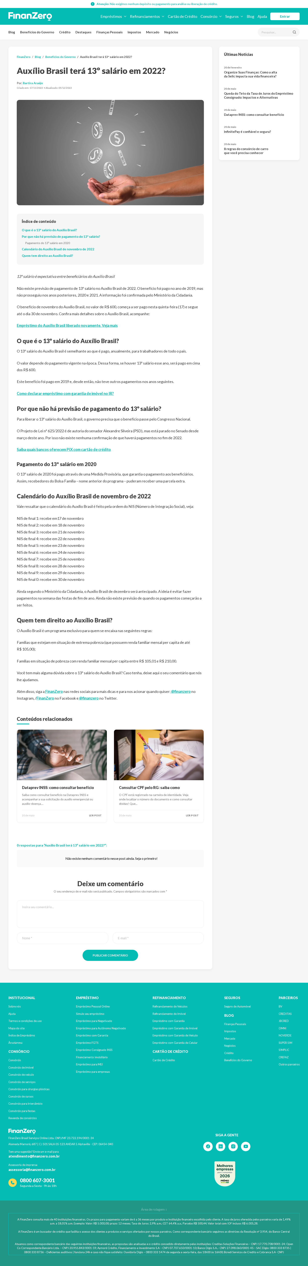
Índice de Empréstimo (21, 1035)
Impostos (134, 32)
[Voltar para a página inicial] (30, 16)
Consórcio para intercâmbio (25, 1103)
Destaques (83, 32)
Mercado (152, 32)
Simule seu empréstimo (90, 1013)
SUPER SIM (285, 1042)
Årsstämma (15, 1042)
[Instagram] (233, 1146)
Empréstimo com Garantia (92, 1035)
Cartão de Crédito (164, 1060)
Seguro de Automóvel (237, 1006)
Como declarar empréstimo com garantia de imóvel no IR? (65, 393)
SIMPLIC (284, 1050)
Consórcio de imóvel (21, 1067)
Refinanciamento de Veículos (170, 1006)
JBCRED (284, 1021)
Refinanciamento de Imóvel (169, 1013)
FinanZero (23, 57)
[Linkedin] (220, 1146)
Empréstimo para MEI (89, 1064)
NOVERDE (285, 1035)
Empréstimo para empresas (93, 1071)
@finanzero (181, 691)
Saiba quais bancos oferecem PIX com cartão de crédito (64, 449)
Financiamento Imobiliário (92, 1057)
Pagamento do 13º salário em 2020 (47, 243)
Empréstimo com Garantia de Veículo (175, 1035)
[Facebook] (208, 1146)
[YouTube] (245, 1146)
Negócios (171, 32)
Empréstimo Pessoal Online (93, 1006)
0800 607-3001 (37, 1180)
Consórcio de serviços (21, 1082)
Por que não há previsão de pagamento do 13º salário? (61, 236)
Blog (11, 32)
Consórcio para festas (21, 1111)
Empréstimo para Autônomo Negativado (101, 1028)
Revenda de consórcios (22, 1118)
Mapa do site (16, 1028)
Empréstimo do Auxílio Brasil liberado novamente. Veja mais (67, 325)
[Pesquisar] (294, 32)
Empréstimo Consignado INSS (94, 1050)
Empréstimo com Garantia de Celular (175, 1042)
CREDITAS (285, 1013)
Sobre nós (14, 1006)
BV (280, 1006)
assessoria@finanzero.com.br (32, 1170)
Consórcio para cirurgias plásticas (28, 1089)
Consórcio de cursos (20, 1096)
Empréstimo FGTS (87, 1042)
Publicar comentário (110, 955)
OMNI (282, 1028)
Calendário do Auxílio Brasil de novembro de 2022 (58, 249)
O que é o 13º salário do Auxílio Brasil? (49, 230)
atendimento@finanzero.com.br (34, 1156)
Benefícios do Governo (37, 32)
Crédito (64, 32)
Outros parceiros (289, 1064)
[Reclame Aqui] (224, 1173)
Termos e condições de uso (25, 1021)
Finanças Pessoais (109, 32)
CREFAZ (284, 1057)
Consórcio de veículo (21, 1074)
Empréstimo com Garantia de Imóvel (175, 1028)
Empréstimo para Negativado (94, 1021)
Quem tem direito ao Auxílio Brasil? (47, 255)
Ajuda (12, 1013)
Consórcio (14, 1060)
